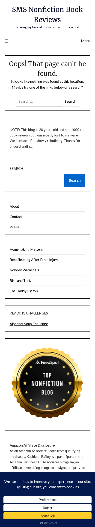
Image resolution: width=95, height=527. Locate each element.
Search (16, 168)
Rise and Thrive (21, 280)
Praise (15, 227)
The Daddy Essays (24, 291)
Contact (16, 217)
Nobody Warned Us (24, 270)
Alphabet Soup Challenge (29, 324)
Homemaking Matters (26, 249)
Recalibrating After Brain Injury (34, 260)
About (14, 206)
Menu (85, 40)
